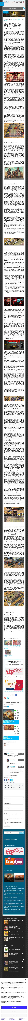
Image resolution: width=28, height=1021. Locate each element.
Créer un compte (14, 839)
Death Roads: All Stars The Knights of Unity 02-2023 (9, 721)
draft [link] (18, 270)
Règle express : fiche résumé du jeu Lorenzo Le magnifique (14, 968)
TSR (13, 19)
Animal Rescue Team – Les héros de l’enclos (16, 888)
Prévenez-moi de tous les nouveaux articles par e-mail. (14, 823)
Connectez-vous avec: (8, 777)
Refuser (14, 1011)
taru (8, 753)
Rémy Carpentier (7, 906)
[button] (26, 979)
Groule (18, 928)
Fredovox (19, 923)
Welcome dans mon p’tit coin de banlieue (8, 647)
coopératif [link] (13, 533)
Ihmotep (5, 890)
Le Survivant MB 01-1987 (7, 737)
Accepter (14, 1007)
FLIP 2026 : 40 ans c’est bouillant (14, 909)
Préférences (14, 1015)
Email (7, 803)
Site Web (7, 808)
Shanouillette (12, 766)
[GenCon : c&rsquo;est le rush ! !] (8, 652)
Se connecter (6, 839)
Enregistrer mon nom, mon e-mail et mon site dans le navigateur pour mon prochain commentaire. (14, 814)
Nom (7, 798)
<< (3, 706)
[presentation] (6, 785)
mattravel (17, 965)
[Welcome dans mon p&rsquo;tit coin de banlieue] (8, 642)
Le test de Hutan (12, 947)
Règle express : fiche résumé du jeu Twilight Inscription (13, 962)
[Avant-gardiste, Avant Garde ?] (17, 642)
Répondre (20, 753)
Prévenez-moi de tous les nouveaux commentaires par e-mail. (14, 819)
